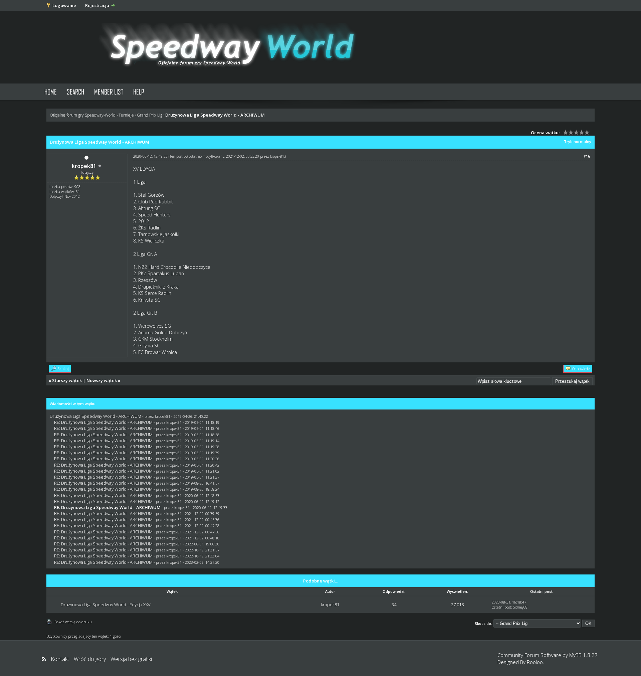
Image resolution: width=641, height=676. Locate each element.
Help (138, 92)
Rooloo (535, 662)
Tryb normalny (577, 141)
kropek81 (84, 166)
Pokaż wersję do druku (73, 621)
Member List (108, 92)
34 (394, 605)
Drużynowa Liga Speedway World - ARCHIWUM (95, 416)
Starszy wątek (67, 380)
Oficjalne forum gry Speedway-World (83, 115)
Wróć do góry (90, 659)
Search (75, 92)
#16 (587, 156)
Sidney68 (520, 607)
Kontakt (60, 659)
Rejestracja (97, 5)
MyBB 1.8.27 (583, 655)
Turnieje (126, 115)
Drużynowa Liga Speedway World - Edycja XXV (106, 605)
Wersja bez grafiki (131, 659)
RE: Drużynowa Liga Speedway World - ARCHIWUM (103, 422)
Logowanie (64, 5)
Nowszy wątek (101, 380)
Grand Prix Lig (149, 115)
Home (50, 92)
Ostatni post (501, 607)
